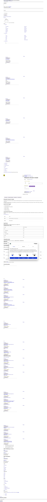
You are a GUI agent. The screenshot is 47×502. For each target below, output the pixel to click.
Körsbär (25, 37)
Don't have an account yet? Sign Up (7, 16)
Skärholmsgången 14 (6, 458)
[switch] (20, 255)
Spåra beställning (6, 481)
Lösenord (5, 10)
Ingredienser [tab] (15, 197)
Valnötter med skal (6, 352)
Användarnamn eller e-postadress (7, 7)
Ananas (6, 35)
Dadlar (6, 38)
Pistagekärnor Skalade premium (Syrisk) (9, 305)
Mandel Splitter (6, 394)
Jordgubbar (25, 36)
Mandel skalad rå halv (7, 297)
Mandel (7, 324)
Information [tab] (23, 246)
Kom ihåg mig (5, 13)
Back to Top (1, 501)
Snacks (12, 360)
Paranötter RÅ (6, 408)
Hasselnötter (7, 28)
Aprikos (6, 36)
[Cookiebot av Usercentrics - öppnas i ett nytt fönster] (34, 243)
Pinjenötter (5, 427)
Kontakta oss (5, 489)
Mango (25, 38)
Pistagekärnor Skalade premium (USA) (9, 282)
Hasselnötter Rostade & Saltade (8, 441)
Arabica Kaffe (7, 100)
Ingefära (25, 35)
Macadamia (5, 469)
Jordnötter (5, 468)
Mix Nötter (25, 26)
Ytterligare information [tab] (10, 197)
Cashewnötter (7, 26)
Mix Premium (5, 434)
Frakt (4, 482)
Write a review (30, 179)
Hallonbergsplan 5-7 (6, 450)
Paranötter (25, 27)
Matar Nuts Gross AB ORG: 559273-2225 (12, 492)
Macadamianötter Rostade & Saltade (8, 401)
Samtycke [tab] (14, 246)
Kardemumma (7, 120)
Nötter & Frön (27, 191)
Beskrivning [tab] (6, 197)
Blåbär (6, 37)
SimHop (18, 492)
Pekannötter (25, 28)
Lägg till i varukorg (32, 186)
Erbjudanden (7, 344)
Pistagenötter (10, 289)
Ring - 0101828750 (5, 460)
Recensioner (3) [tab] (19, 197)
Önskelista (5, 483)
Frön (6, 27)
